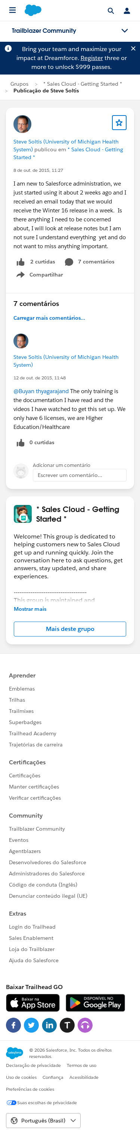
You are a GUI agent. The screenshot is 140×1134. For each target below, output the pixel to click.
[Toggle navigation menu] (124, 31)
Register (92, 58)
